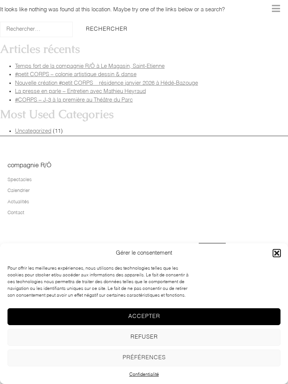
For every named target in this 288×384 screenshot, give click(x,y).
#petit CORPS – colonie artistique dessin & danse (75, 74)
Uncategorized (33, 131)
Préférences (144, 357)
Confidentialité (144, 374)
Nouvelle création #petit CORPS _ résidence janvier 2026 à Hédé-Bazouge (106, 83)
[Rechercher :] (36, 29)
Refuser (144, 337)
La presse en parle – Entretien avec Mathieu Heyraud (80, 91)
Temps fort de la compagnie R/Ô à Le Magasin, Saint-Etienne (90, 66)
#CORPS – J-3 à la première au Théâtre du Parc (74, 100)
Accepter (144, 316)
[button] (276, 253)
